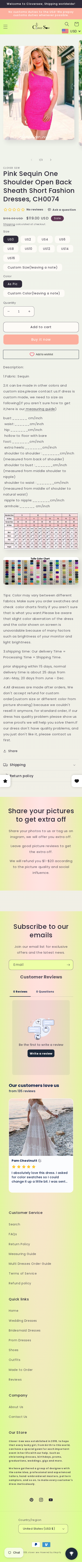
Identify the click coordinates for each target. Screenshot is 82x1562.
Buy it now (41, 339)
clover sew (34, 1552)
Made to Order (21, 1370)
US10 (28, 249)
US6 (62, 239)
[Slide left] (31, 160)
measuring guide (40, 409)
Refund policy (20, 1283)
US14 (65, 249)
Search (14, 1224)
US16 (11, 258)
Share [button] (13, 751)
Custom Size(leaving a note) (33, 267)
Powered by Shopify (50, 1552)
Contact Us (18, 1417)
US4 (45, 239)
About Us (16, 1407)
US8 (11, 249)
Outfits (14, 1360)
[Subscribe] (68, 965)
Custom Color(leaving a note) (34, 293)
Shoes (14, 1350)
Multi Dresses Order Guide (30, 1264)
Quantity (9, 303)
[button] (5, 27)
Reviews (15, 1379)
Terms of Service (23, 1273)
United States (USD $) (39, 1529)
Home (13, 1310)
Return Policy (19, 1244)
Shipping (9, 224)
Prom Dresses (20, 1340)
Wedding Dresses (23, 1320)
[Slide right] (51, 160)
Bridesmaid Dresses (25, 1330)
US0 (11, 239)
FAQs (13, 1234)
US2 (28, 239)
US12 (46, 249)
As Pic (13, 284)
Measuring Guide (22, 1254)
